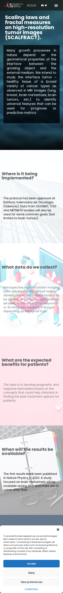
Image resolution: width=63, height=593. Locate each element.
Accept (31, 563)
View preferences (31, 582)
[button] (58, 529)
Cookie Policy (31, 588)
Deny (31, 573)
